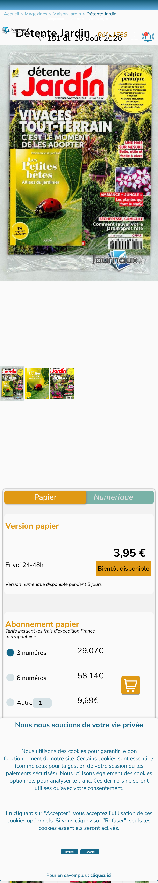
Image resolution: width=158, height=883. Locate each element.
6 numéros (31, 678)
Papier (45, 497)
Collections (77, 19)
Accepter (90, 851)
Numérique (113, 497)
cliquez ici (101, 875)
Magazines (56, 19)
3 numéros (31, 653)
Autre (25, 702)
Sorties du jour (99, 19)
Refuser (69, 851)
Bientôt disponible (123, 568)
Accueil (11, 14)
